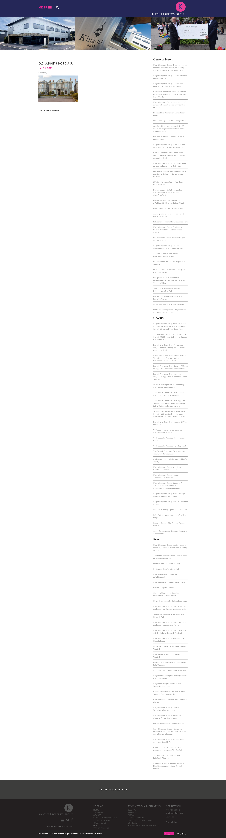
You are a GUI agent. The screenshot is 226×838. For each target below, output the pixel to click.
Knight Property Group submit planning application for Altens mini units (169, 623)
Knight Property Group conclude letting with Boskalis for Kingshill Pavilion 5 (169, 631)
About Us (98, 812)
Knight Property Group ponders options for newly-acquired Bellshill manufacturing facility (170, 547)
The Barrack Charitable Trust (143, 825)
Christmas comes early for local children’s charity (170, 460)
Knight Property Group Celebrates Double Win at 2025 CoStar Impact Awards (167, 229)
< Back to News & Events (48, 110)
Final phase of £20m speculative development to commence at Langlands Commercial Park (169, 280)
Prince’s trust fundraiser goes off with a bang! (169, 516)
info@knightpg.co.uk (174, 813)
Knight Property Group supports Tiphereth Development (166, 476)
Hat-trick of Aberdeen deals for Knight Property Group (169, 239)
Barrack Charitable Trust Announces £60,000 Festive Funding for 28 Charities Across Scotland (169, 155)
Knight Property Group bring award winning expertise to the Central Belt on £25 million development (169, 731)
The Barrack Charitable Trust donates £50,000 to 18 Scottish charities (168, 394)
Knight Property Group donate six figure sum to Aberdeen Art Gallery (169, 495)
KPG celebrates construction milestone (169, 670)
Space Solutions (136, 818)
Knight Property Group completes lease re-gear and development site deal (169, 164)
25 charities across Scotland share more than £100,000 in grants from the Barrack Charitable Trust (170, 337)
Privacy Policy (171, 822)
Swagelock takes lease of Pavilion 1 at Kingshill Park (168, 615)
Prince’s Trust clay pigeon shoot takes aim (170, 510)
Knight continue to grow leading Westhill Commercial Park (170, 676)
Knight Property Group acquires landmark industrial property (170, 76)
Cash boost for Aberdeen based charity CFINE (169, 439)
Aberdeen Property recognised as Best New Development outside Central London (169, 766)
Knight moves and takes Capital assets (169, 582)
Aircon (131, 815)
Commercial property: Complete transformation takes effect (166, 594)
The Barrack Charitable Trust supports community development (169, 452)
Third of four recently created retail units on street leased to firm (170, 556)
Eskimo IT (132, 812)
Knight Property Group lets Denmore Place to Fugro (168, 639)
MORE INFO (181, 834)
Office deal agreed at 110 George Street (170, 121)
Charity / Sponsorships (105, 818)
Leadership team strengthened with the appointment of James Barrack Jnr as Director (169, 174)
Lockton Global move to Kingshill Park (168, 723)
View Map (170, 817)
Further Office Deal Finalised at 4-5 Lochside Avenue (167, 297)
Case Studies (99, 823)
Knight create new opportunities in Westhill (167, 655)
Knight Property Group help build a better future (170, 503)
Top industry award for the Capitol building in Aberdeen (167, 756)
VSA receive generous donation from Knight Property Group (168, 431)
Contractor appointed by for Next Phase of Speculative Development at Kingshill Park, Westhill (169, 94)
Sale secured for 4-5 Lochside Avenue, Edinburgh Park (168, 138)
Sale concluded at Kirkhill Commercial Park (170, 222)
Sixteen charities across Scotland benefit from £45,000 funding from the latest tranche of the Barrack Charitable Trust (170, 414)
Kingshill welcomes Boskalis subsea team (170, 601)
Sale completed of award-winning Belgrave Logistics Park (166, 289)
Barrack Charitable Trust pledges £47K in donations (170, 423)
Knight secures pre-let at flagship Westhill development (167, 684)
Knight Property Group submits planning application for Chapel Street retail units (170, 607)
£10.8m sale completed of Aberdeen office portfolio (168, 183)
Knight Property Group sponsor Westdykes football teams (166, 708)
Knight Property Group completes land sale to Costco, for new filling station (169, 146)
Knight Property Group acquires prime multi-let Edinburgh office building (169, 84)
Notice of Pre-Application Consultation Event (169, 114)
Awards (97, 815)
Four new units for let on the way (166, 563)
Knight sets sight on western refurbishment (165, 575)
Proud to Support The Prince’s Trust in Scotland (169, 524)
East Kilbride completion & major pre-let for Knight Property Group (169, 310)
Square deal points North (163, 587)
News (96, 825)
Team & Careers (101, 828)
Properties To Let (102, 820)
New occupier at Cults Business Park (168, 208)
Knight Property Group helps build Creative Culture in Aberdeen (167, 468)
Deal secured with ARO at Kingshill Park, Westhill (169, 263)
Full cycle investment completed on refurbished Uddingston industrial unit (169, 201)
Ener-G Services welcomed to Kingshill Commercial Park (169, 271)
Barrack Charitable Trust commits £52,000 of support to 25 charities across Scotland (170, 376)
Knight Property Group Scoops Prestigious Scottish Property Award (168, 247)
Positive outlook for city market (166, 569)
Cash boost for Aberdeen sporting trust (169, 446)
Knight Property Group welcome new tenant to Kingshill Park (168, 740)
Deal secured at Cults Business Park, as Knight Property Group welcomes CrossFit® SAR (169, 192)
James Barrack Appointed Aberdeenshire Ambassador (170, 532)
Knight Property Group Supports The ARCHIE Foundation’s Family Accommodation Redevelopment (168, 485)
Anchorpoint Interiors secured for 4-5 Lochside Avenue (168, 215)
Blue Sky (132, 810)
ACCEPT (169, 834)
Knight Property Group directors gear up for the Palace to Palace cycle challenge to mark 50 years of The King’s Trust (170, 67)
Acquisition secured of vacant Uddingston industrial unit (165, 255)
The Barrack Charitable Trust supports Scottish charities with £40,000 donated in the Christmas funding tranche (169, 403)
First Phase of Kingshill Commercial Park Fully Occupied (169, 663)
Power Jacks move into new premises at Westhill (169, 647)
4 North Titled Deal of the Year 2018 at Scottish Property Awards (169, 692)
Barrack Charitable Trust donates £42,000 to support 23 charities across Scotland (170, 367)
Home (96, 810)
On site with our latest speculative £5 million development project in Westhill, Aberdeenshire (169, 128)
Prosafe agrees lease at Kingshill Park (168, 304)
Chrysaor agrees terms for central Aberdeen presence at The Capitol (167, 748)
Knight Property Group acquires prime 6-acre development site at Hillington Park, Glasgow (170, 104)
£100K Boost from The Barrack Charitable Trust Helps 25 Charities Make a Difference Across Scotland (170, 358)
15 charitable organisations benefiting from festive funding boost (168, 386)
